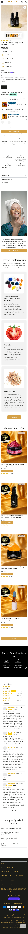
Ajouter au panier (14, 127)
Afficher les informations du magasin (12, 138)
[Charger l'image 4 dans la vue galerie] (20, 35)
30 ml (4, 87)
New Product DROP (14, 250)
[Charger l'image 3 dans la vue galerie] (16, 35)
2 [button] (12, 810)
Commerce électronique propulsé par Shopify (14, 927)
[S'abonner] (26, 885)
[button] (22, 2)
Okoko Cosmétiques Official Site (13, 914)
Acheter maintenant (14, 131)
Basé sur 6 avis (7, 688)
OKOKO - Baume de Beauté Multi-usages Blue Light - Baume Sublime (13, 567)
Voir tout (14, 638)
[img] (11, 707)
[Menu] (2, 2)
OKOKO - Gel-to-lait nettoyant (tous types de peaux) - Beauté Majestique (13, 465)
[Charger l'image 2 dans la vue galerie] (12, 35)
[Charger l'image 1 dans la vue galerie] (8, 35)
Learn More (14, 417)
